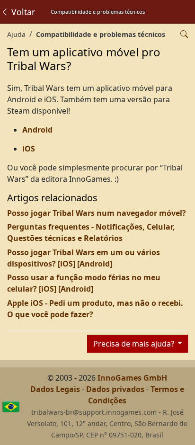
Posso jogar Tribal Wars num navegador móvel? (96, 213)
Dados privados (115, 389)
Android (37, 130)
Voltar (22, 12)
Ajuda (16, 34)
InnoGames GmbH (132, 378)
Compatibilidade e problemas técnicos (100, 34)
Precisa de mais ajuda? (134, 343)
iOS (28, 148)
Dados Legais (55, 389)
